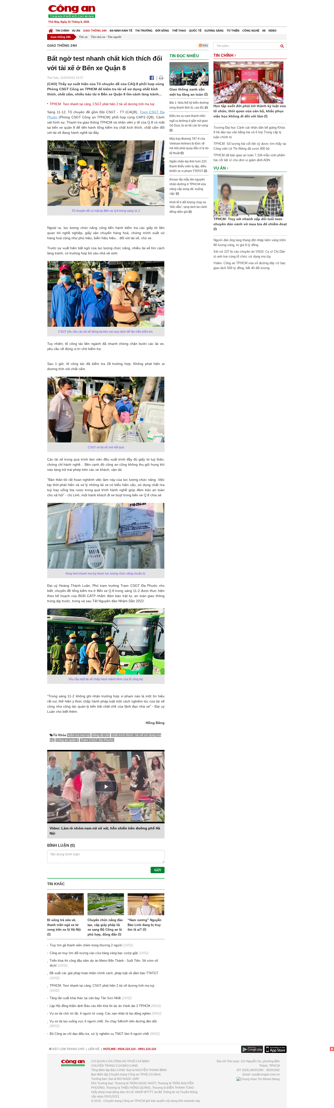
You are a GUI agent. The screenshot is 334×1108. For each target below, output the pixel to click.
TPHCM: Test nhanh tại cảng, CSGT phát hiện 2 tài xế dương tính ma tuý (102, 104)
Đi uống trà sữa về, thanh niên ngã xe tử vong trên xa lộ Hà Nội (64, 924)
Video (272, 30)
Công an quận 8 (67, 740)
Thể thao (179, 30)
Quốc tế (195, 30)
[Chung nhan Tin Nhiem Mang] (258, 1079)
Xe (264, 30)
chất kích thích (123, 735)
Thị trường (144, 30)
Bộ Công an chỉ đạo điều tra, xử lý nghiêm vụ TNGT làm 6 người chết (99, 1034)
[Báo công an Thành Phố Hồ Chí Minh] (71, 11)
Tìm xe (83, 36)
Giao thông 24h (95, 30)
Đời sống (162, 30)
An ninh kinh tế (121, 30)
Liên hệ (94, 1049)
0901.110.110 (147, 1049)
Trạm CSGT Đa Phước (97, 740)
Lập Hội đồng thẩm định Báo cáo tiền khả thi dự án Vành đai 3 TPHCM (100, 1006)
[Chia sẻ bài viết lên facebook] (152, 77)
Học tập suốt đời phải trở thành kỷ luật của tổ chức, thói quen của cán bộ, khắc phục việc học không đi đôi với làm (249, 111)
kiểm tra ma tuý (79, 735)
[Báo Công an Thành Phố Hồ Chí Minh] (50, 29)
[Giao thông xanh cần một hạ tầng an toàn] (189, 73)
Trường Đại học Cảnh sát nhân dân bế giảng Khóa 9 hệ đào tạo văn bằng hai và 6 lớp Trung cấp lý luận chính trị (249, 132)
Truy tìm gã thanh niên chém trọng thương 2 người (86, 945)
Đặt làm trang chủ (68, 1049)
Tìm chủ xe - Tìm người (106, 36)
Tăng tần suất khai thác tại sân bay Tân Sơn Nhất (85, 998)
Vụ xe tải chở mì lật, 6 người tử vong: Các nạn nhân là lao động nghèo (100, 1013)
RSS (205, 45)
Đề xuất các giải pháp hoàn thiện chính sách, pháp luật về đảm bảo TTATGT (104, 973)
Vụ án (76, 30)
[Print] (161, 77)
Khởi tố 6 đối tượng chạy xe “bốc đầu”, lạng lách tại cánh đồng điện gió (188, 207)
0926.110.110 (127, 1049)
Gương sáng (214, 30)
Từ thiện (233, 30)
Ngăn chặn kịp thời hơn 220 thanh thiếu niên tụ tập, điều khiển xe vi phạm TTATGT (188, 166)
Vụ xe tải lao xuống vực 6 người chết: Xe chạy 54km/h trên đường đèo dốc (103, 1021)
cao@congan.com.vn (266, 1074)
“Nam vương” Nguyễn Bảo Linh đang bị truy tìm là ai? (144, 924)
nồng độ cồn (101, 735)
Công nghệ (250, 30)
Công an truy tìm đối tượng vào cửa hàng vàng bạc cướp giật (94, 953)
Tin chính (62, 30)
